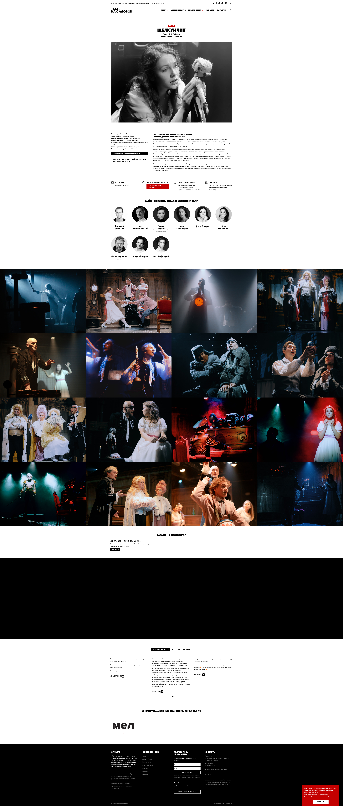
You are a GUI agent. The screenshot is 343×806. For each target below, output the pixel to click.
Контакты (221, 10)
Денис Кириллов (119, 256)
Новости (210, 10)
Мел (123, 734)
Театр (163, 10)
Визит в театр (194, 10)
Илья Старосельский (140, 227)
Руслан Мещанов (161, 227)
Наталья (156, 691)
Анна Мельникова (182, 227)
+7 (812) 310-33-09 (158, 3)
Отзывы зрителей (161, 649)
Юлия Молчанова (223, 227)
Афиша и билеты (178, 10)
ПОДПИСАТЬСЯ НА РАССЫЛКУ (187, 791)
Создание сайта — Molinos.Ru (223, 803)
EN (230, 3)
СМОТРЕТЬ (115, 549)
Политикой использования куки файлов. (318, 797)
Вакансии (145, 771)
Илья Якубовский (161, 256)
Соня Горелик (202, 226)
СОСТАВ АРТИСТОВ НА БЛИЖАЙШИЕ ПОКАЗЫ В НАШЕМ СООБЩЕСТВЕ (129, 160)
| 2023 (127, 541)
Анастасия (115, 676)
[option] (171, 82)
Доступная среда (147, 765)
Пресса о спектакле (181, 649)
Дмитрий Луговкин (119, 227)
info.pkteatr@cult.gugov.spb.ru (218, 769)
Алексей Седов (140, 256)
